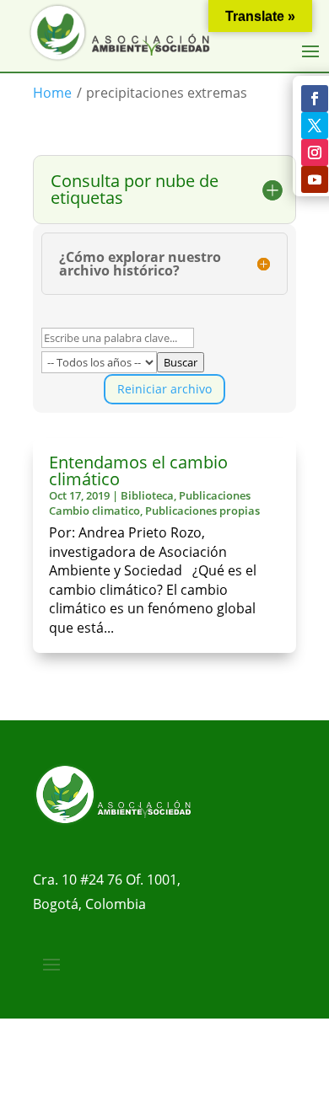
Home (52, 92)
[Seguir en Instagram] (314, 152)
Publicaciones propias (202, 510)
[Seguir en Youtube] (314, 179)
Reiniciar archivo (164, 389)
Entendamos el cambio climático (138, 470)
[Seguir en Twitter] (314, 125)
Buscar (180, 362)
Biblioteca (147, 495)
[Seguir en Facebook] (314, 98)
